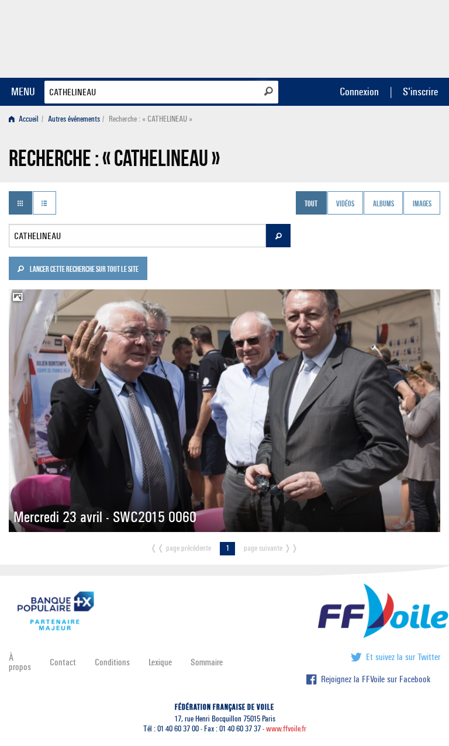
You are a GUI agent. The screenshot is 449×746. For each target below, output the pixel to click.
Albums (383, 204)
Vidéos (345, 204)
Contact (63, 662)
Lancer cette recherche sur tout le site (84, 270)
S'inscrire (420, 91)
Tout (311, 204)
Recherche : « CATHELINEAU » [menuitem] (150, 119)
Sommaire (207, 662)
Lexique (160, 662)
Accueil (28, 119)
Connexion (359, 91)
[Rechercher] (268, 91)
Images (422, 204)
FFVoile (366, 37)
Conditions (112, 662)
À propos (20, 662)
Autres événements (74, 119)
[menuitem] (26, 119)
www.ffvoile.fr (286, 729)
